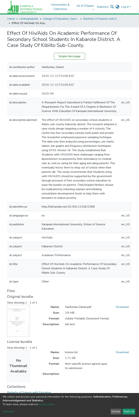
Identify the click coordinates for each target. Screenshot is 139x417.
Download (122, 307)
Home (11, 19)
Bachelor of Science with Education (101, 19)
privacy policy (46, 404)
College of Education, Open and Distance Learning (61, 19)
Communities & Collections (60, 7)
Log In (125, 7)
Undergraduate (28, 19)
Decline (115, 411)
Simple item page (69, 56)
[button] (118, 7)
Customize (8, 411)
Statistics (103, 7)
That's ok (128, 411)
